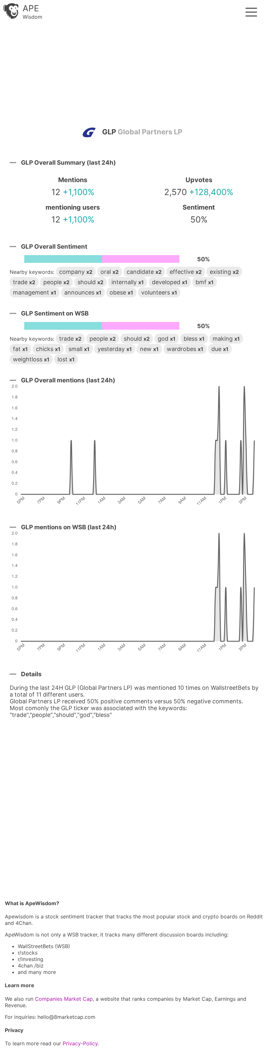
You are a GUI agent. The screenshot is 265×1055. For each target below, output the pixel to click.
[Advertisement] (132, 76)
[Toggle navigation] (251, 12)
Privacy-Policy (80, 1043)
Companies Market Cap (64, 999)
